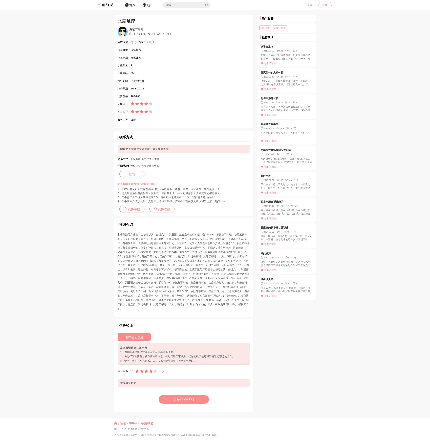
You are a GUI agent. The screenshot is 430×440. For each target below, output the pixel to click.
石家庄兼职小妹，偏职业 (274, 227)
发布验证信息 (134, 337)
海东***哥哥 (136, 29)
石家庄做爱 (280, 28)
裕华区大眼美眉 (269, 124)
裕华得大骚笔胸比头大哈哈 (276, 150)
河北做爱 (265, 28)
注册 (325, 5)
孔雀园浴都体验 (269, 98)
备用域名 (147, 423)
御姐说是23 (267, 279)
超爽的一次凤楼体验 (272, 72)
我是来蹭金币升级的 (272, 201)
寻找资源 (266, 253)
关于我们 (120, 423)
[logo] (110, 5)
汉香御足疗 (267, 46)
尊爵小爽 (266, 176)
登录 (310, 5)
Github (134, 423)
